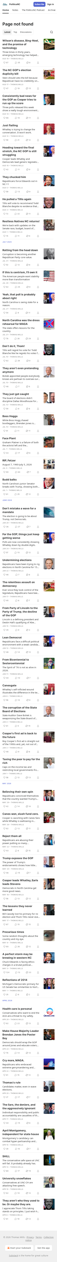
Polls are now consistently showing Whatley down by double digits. (20, 543)
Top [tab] (15, 32)
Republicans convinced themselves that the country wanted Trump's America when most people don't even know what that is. (20, 797)
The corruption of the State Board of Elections (19, 709)
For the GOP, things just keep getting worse (20, 536)
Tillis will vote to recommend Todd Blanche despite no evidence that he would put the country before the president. (20, 205)
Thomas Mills (16, 59)
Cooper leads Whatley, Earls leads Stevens (20, 882)
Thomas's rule (11, 1082)
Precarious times (13, 931)
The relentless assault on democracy (18, 584)
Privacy (30, 1237)
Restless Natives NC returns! (21, 221)
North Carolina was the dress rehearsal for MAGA (21, 322)
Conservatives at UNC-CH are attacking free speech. (17, 1184)
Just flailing (10, 125)
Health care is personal (17, 1008)
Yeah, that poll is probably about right (18, 296)
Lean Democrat (12, 637)
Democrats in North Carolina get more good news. (19, 889)
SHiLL (6, 1156)
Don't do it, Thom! (13, 346)
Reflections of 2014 (14, 979)
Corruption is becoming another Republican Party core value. (19, 256)
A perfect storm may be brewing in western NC (17, 956)
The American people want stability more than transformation (20, 278)
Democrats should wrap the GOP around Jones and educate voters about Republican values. (19, 1044)
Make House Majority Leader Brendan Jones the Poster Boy (20, 1034)
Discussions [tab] (25, 32)
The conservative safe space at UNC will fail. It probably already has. (20, 1162)
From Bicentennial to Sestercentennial (15, 661)
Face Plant (9, 438)
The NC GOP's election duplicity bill (16, 72)
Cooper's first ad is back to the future (19, 735)
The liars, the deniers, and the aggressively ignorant (18, 1106)
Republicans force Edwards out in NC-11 (19, 182)
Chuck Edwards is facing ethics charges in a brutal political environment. (18, 963)
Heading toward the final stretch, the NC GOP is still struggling (19, 151)
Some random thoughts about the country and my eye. (20, 937)
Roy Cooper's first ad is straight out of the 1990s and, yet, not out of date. (20, 743)
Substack (13, 1255)
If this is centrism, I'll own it (19, 272)
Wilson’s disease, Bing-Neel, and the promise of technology (20, 44)
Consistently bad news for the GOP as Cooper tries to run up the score (19, 99)
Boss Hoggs (10, 416)
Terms (39, 1237)
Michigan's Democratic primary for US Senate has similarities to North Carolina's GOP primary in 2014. (20, 985)
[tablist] (17, 32)
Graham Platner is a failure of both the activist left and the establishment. (20, 444)
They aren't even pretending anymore (20, 370)
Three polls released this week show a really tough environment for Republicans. (19, 109)
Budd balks (9, 479)
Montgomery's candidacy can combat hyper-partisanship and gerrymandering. (18, 1140)
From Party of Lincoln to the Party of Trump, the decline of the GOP (20, 611)
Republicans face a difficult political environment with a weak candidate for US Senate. (21, 643)
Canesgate (9, 685)
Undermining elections (17, 560)
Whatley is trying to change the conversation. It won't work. (18, 131)
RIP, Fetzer (9, 460)
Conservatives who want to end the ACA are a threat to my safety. (20, 1014)
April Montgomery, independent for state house (20, 1132)
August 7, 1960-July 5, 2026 (17, 464)
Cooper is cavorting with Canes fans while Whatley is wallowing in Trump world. (21, 819)
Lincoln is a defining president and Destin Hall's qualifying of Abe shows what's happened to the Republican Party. (20, 621)
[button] (5, 10)
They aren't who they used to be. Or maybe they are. (20, 1202)
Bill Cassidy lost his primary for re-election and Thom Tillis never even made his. (20, 915)
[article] (28, 51)
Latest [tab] (7, 32)
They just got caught (15, 394)
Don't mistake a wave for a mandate (19, 510)
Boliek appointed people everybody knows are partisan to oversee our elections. (21, 377)
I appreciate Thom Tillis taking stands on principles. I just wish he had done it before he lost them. (20, 1210)
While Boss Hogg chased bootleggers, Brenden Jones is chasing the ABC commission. (18, 422)
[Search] (51, 32)
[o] (49, 225)
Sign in (50, 4)
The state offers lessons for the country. (18, 329)
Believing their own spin (17, 791)
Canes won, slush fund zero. (20, 813)
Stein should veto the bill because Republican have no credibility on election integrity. (19, 79)
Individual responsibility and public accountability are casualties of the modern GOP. (20, 1114)
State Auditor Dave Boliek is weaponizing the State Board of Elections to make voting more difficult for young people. (18, 717)
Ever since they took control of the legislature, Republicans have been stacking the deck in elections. (20, 591)
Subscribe (39, 4)
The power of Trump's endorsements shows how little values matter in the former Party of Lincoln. (21, 864)
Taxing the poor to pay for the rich (21, 761)
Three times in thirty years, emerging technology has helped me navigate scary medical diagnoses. (19, 53)
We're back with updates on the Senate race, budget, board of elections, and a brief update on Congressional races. (18, 227)
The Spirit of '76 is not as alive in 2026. (19, 669)
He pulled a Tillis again (16, 199)
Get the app (43, 1247)
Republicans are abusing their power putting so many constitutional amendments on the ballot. (20, 841)
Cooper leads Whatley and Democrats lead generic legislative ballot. (20, 160)
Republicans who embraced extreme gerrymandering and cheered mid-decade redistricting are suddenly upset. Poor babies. (19, 1066)
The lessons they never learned (17, 908)
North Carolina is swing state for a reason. (20, 304)
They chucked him (14, 177)
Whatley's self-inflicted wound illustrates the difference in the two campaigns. (20, 691)
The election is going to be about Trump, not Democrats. (19, 518)
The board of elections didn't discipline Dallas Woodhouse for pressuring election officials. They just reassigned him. (19, 399)
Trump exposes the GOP (17, 858)
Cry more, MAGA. (13, 1060)
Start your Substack (20, 1247)
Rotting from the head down (20, 250)
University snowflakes (16, 1178)
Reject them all (11, 836)
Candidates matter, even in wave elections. (19, 1088)
